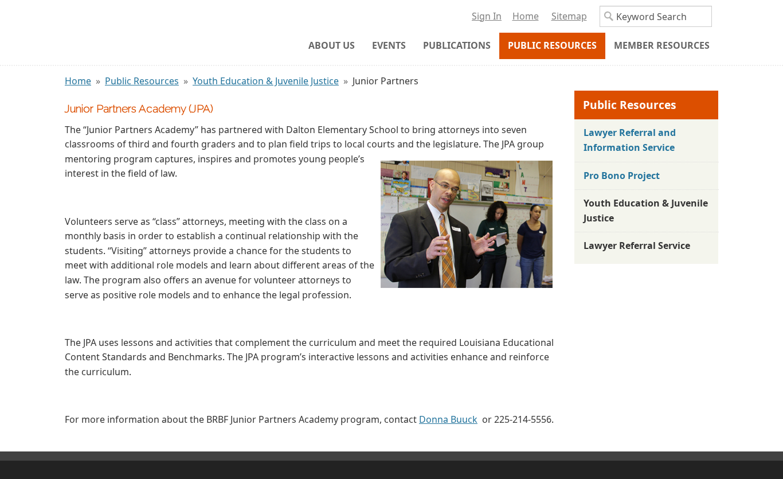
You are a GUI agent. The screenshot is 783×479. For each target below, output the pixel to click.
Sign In (487, 16)
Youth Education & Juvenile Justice (266, 81)
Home (78, 81)
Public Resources (142, 81)
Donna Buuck (448, 419)
